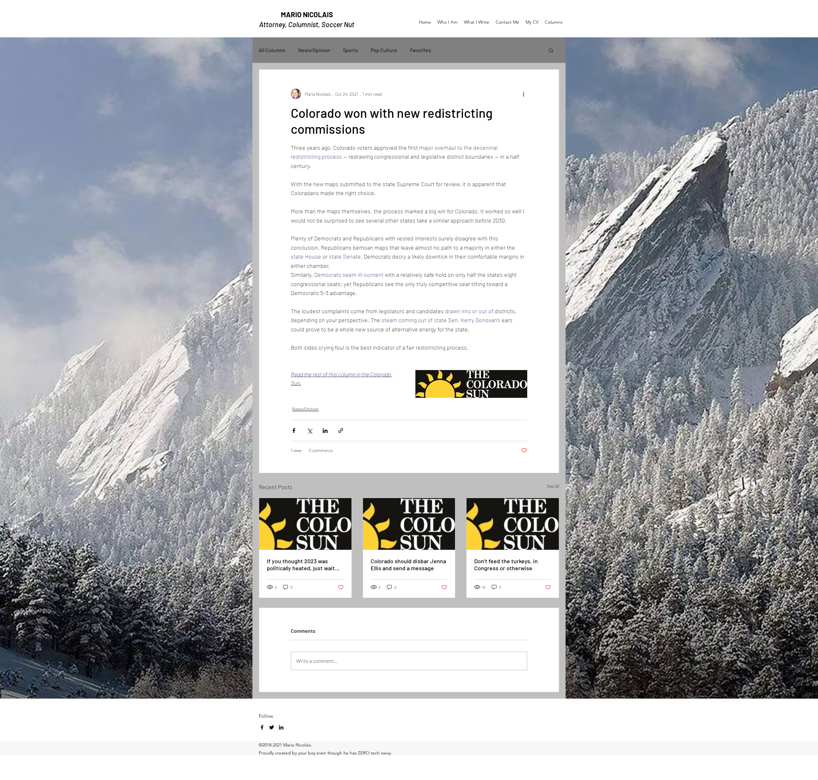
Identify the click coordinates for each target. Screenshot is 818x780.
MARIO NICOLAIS (307, 14)
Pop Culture (384, 50)
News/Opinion (314, 50)
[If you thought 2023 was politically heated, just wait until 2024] (305, 524)
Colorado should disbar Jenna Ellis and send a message (408, 564)
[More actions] (523, 94)
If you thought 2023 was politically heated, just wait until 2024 (301, 564)
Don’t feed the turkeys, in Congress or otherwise (506, 564)
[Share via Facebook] (294, 431)
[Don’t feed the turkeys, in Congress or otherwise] (513, 524)
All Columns (272, 50)
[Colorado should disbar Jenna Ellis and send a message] (409, 524)
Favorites (420, 50)
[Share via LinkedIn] (325, 431)
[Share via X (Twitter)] (309, 431)
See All (553, 486)
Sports (350, 50)
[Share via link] (341, 431)
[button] (551, 50)
